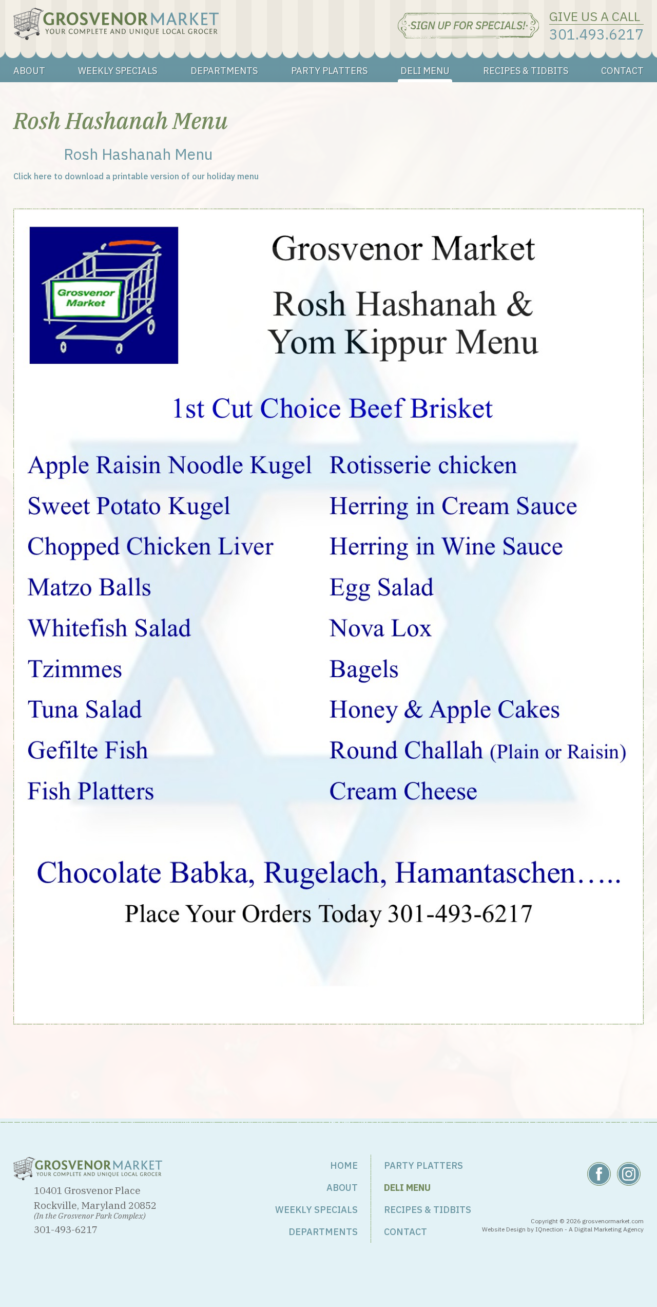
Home (344, 1165)
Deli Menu (425, 71)
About (29, 71)
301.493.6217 (596, 34)
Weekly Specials (117, 71)
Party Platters (329, 71)
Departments (224, 71)
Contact (622, 71)
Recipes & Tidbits (525, 71)
